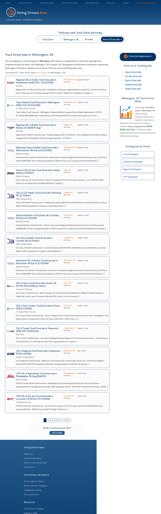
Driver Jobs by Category (35, 486)
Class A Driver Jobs (133, 72)
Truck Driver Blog (32, 458)
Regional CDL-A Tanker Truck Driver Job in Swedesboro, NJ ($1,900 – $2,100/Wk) (36, 81)
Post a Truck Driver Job (35, 463)
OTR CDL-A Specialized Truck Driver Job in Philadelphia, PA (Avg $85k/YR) (36, 375)
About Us (28, 454)
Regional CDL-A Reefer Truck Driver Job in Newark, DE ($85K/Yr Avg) (36, 126)
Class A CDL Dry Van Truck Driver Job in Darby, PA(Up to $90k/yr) (38, 171)
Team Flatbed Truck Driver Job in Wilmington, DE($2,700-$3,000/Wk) (38, 104)
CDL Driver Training (33, 508)
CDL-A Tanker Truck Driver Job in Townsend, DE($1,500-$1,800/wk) (37, 329)
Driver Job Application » (146, 3)
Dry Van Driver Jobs (133, 76)
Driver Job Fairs (31, 494)
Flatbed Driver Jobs (133, 84)
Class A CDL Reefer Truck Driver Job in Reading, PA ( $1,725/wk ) (38, 194)
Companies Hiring (47, 3)
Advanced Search (46, 44)
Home (8, 3)
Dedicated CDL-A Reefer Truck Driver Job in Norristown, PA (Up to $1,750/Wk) (37, 262)
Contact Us (29, 467)
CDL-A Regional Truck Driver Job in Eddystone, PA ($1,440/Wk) (38, 352)
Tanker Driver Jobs (133, 88)
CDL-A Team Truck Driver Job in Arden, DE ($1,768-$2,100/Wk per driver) (36, 284)
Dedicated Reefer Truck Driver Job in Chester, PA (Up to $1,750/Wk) (37, 217)
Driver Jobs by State (69, 3)
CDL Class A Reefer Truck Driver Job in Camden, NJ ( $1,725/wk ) (34, 239)
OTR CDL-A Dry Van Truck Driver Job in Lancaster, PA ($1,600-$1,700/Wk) (34, 397)
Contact (126, 3)
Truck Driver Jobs (25, 3)
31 (65, 420)
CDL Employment (92, 3)
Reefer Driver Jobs (133, 80)
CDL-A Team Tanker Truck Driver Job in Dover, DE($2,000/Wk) (38, 307)
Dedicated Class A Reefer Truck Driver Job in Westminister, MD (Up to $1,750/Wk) (37, 149)
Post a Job (111, 3)
